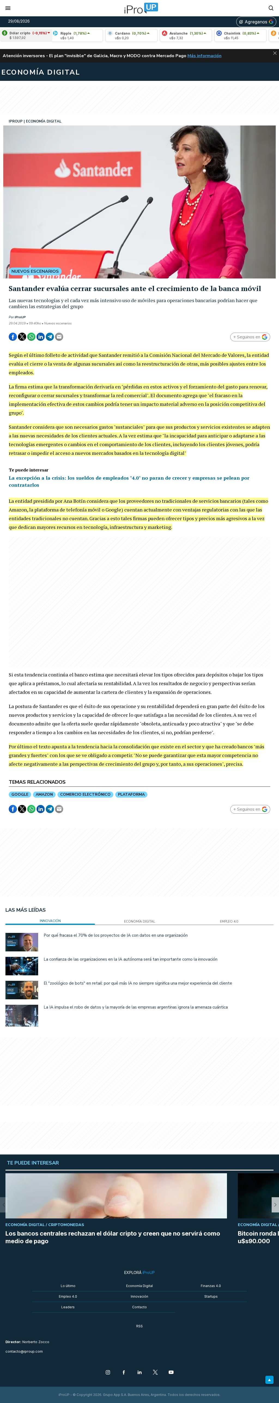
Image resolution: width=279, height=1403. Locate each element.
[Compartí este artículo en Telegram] (50, 337)
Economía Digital (139, 1286)
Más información (204, 56)
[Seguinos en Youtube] (171, 1373)
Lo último (68, 1286)
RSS (139, 1326)
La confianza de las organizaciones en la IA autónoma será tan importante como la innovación (130, 959)
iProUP (20, 317)
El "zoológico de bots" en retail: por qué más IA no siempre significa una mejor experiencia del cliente (138, 983)
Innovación (139, 1296)
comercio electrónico (85, 794)
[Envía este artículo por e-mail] (59, 337)
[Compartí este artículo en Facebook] (13, 337)
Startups (211, 1296)
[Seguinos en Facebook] (123, 1373)
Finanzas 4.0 (211, 1286)
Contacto (139, 1307)
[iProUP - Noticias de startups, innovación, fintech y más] (139, 8)
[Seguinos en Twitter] (155, 1373)
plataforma (131, 794)
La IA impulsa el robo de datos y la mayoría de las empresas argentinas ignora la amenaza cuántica (136, 1007)
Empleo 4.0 (68, 1296)
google (19, 794)
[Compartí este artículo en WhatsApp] (31, 337)
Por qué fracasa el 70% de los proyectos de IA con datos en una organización (116, 935)
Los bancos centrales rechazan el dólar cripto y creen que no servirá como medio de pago (112, 1237)
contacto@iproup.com (24, 1351)
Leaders (68, 1307)
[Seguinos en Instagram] (107, 1373)
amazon (44, 794)
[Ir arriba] (269, 1380)
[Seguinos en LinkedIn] (139, 1373)
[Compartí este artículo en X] (22, 337)
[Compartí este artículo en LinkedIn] (41, 337)
